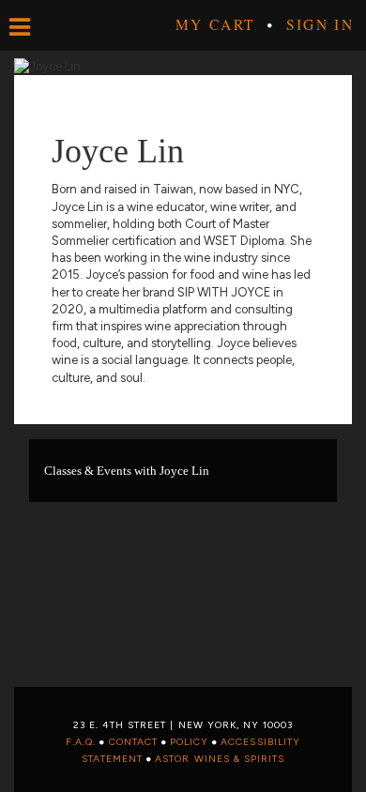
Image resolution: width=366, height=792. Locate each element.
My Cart (215, 24)
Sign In (320, 24)
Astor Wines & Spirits (219, 759)
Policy (189, 742)
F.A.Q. (81, 742)
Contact (133, 742)
